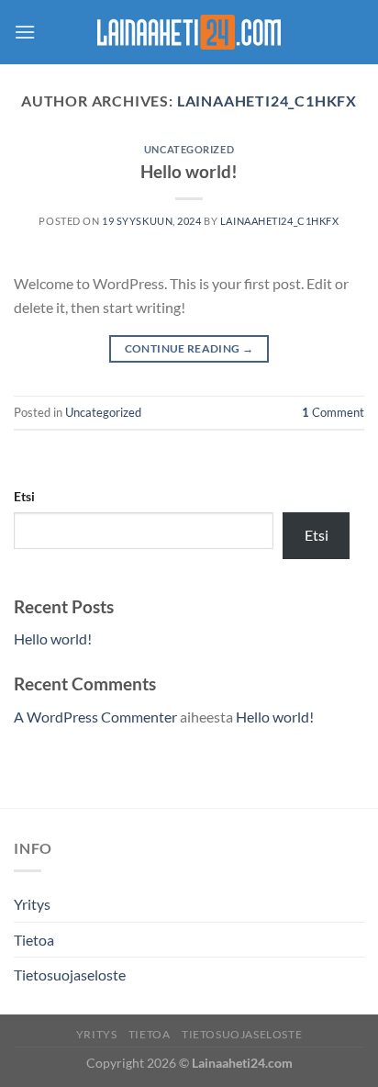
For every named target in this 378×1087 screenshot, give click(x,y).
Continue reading (189, 348)
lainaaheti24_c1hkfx (267, 100)
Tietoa (34, 939)
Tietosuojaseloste (70, 974)
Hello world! (189, 171)
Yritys (32, 904)
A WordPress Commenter (95, 716)
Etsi (24, 496)
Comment (333, 412)
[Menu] (25, 31)
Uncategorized (189, 149)
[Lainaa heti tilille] (189, 32)
